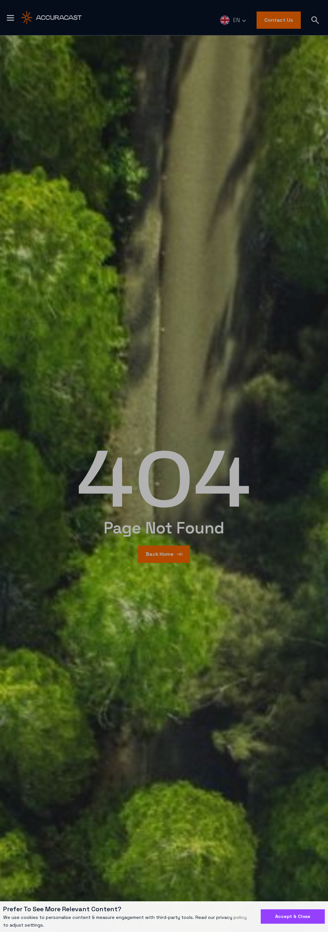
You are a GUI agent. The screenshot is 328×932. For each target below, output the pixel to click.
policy (240, 917)
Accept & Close (292, 916)
